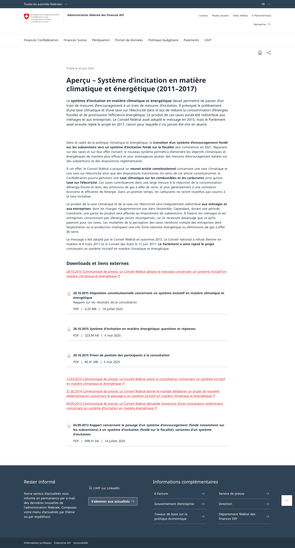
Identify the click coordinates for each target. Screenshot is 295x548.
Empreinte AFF (62, 542)
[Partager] (268, 52)
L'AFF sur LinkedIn (106, 488)
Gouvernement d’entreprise (174, 504)
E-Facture (161, 493)
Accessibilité (81, 542)
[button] (41, 40)
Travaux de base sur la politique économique (170, 516)
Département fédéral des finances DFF (237, 516)
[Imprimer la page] (259, 52)
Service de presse (231, 493)
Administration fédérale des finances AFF (95, 15)
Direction (225, 504)
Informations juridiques (37, 542)
